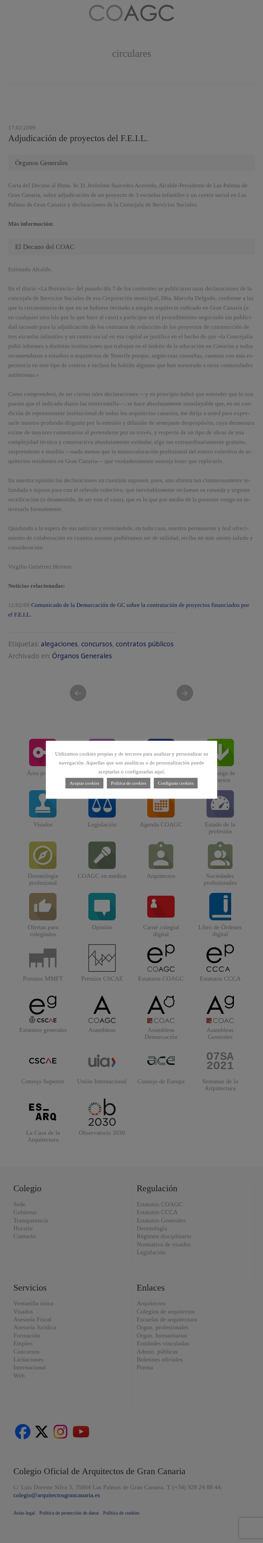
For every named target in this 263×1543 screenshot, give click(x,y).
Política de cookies (128, 783)
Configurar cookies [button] (175, 783)
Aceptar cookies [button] (84, 783)
